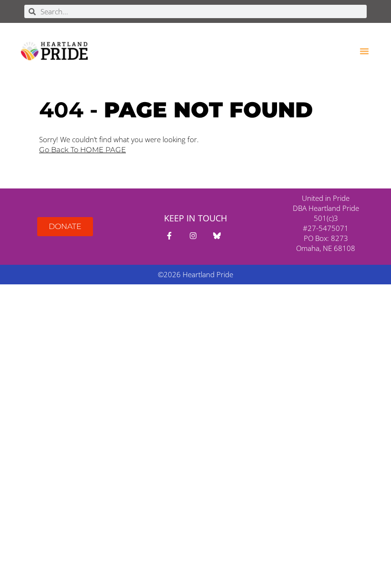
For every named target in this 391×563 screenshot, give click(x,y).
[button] (364, 51)
